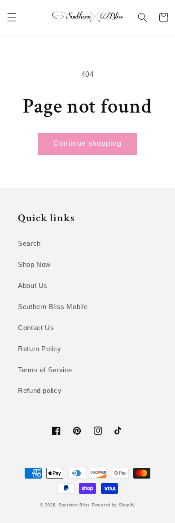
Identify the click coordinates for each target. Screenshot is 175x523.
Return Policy (39, 349)
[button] (11, 17)
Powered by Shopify (113, 505)
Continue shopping (87, 143)
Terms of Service (45, 370)
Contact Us (36, 327)
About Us (33, 285)
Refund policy (39, 390)
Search (29, 243)
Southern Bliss (74, 505)
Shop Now (34, 264)
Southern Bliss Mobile (53, 306)
